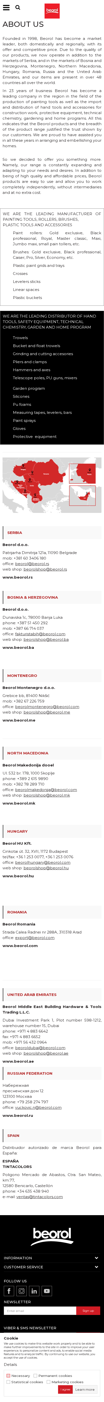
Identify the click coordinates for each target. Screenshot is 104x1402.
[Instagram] (22, 1291)
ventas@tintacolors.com (39, 1196)
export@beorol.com (35, 937)
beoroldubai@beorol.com (40, 1047)
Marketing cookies (67, 1382)
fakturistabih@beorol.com (40, 634)
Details (10, 1364)
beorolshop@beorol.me (46, 712)
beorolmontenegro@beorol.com (47, 706)
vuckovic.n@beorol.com (38, 1107)
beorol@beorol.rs (32, 563)
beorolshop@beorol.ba (46, 639)
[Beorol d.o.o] (52, 8)
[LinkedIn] (34, 1291)
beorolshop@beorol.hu (46, 868)
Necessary (20, 1376)
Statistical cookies (27, 1382)
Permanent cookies (55, 1376)
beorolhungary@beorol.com (42, 862)
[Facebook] (9, 1291)
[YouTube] (47, 1291)
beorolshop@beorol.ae (45, 1053)
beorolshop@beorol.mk (46, 795)
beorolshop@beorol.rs (45, 569)
